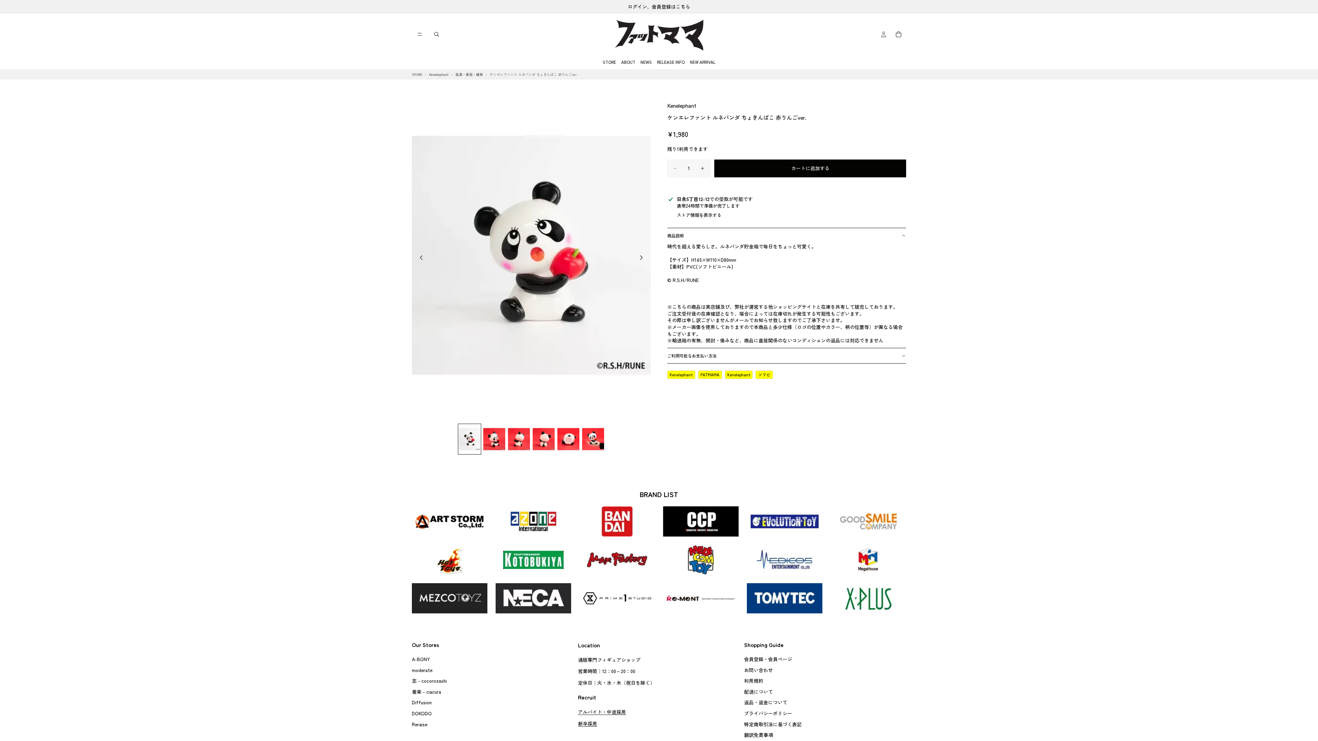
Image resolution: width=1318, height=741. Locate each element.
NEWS (646, 62)
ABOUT (628, 62)
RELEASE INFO (671, 62)
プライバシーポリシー (768, 713)
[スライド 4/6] (544, 439)
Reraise (419, 723)
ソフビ (764, 374)
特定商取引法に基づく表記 (773, 723)
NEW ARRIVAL (703, 62)
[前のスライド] (419, 258)
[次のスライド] (643, 258)
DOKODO (422, 713)
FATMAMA (710, 374)
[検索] (436, 34)
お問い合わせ (758, 669)
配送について (758, 691)
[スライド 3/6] (519, 439)
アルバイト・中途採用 (602, 711)
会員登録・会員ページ (768, 659)
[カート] (898, 34)
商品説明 (675, 235)
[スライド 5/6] (568, 439)
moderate (422, 669)
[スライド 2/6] (494, 439)
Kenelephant (681, 105)
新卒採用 (587, 723)
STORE (609, 62)
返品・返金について (765, 702)
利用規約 (753, 680)
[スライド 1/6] (470, 439)
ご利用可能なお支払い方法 (692, 355)
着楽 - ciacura (426, 691)
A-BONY (421, 659)
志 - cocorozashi (429, 680)
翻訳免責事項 (758, 734)
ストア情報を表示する (699, 215)
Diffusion (422, 702)
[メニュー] (420, 34)
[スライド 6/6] (593, 439)
